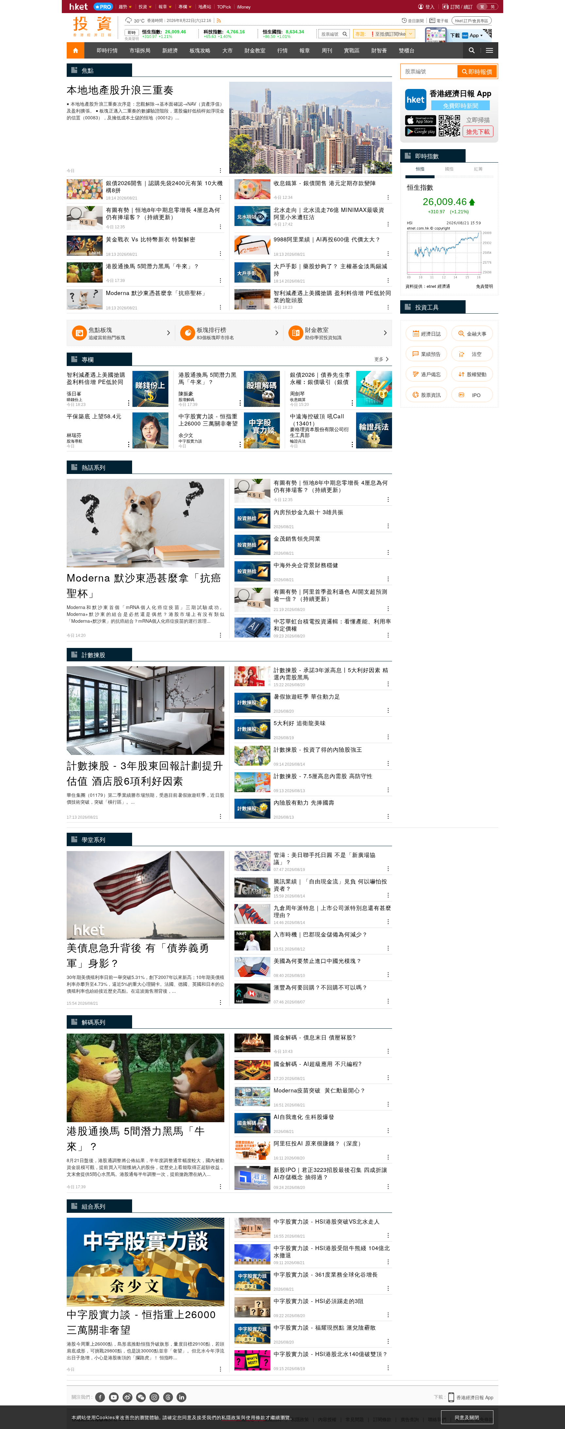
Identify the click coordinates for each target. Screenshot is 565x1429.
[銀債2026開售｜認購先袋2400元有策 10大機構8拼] (145, 189)
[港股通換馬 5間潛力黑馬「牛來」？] (145, 270)
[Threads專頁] (168, 1397)
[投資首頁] (75, 50)
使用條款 (255, 1417)
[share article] (128, 403)
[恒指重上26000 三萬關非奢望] (229, 430)
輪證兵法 (298, 441)
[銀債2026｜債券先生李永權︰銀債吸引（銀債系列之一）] (341, 389)
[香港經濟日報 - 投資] (92, 26)
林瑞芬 (74, 435)
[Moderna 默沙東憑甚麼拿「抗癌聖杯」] (145, 297)
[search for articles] (472, 50)
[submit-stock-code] (345, 33)
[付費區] (103, 7)
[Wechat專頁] (141, 1397)
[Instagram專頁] (154, 1397)
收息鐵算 (298, 399)
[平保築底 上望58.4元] (117, 430)
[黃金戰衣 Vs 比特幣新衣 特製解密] (145, 243)
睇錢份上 (74, 399)
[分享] (220, 170)
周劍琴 (297, 393)
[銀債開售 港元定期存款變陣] (313, 189)
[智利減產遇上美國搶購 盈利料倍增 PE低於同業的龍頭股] (313, 297)
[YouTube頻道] (114, 1397)
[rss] (219, 20)
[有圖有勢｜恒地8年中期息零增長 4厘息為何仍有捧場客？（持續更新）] (145, 215)
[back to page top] (547, 1393)
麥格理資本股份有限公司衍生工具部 (319, 432)
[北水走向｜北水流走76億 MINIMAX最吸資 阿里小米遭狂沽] (313, 215)
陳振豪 (186, 393)
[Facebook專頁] (100, 1397)
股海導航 (74, 441)
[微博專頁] (127, 1397)
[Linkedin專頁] (181, 1397)
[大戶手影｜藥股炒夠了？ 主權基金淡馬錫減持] (313, 270)
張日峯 (74, 393)
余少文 (186, 435)
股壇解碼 (186, 399)
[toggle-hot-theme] (410, 33)
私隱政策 (231, 1417)
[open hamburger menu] (489, 50)
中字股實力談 (190, 441)
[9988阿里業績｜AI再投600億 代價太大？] (313, 243)
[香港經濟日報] (79, 6)
